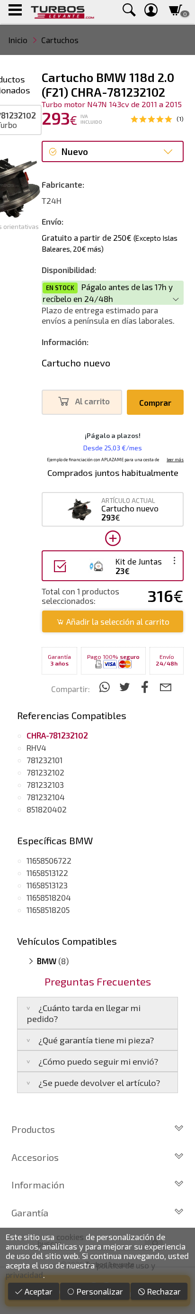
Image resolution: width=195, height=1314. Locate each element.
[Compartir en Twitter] (126, 686)
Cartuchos (60, 40)
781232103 (45, 784)
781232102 (45, 772)
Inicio (18, 40)
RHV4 (36, 747)
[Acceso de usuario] (151, 11)
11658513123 (47, 885)
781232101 (44, 760)
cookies (70, 1236)
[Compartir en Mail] (165, 686)
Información (37, 1184)
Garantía (29, 1212)
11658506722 (49, 860)
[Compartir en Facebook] (146, 686)
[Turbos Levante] (62, 11)
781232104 (46, 797)
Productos (33, 1129)
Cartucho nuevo (76, 362)
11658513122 (47, 872)
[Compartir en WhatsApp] (106, 686)
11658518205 (48, 909)
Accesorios (35, 1157)
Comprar (155, 402)
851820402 (47, 809)
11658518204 (49, 897)
